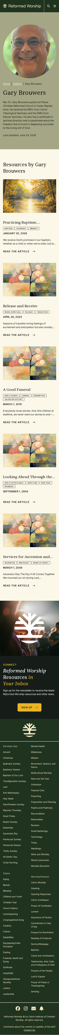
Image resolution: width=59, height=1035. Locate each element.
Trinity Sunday (10, 851)
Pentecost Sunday (12, 839)
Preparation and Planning (43, 802)
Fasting (6, 952)
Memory (34, 228)
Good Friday (9, 816)
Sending (35, 991)
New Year (45, 483)
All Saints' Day (10, 856)
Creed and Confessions (42, 955)
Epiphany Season (11, 769)
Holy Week (8, 798)
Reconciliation (38, 813)
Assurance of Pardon (41, 917)
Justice (6, 988)
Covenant (21, 228)
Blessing (7, 890)
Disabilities (8, 937)
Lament (34, 911)
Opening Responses (41, 894)
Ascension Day (10, 833)
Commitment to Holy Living (41, 925)
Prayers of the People (41, 970)
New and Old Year (40, 778)
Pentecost (24, 563)
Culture (6, 931)
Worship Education (40, 866)
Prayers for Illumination (42, 932)
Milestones (36, 752)
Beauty (6, 885)
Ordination (36, 784)
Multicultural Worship (41, 773)
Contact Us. (29, 1030)
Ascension (10, 563)
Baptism (9, 228)
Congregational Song (13, 920)
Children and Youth (12, 896)
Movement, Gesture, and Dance (43, 765)
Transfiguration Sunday (14, 781)
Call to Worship (38, 882)
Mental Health (38, 746)
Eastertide (8, 827)
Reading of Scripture (41, 938)
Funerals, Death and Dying (13, 960)
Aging (6, 879)
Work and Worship (40, 854)
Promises (9, 486)
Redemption (39, 395)
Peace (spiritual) (13, 312)
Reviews (35, 825)
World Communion (40, 860)
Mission (34, 758)
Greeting (35, 888)
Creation (7, 925)
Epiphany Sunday (11, 763)
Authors (17, 83)
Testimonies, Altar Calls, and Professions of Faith (43, 963)
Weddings (36, 848)
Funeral (26, 395)
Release (29, 312)
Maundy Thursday (12, 810)
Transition (42, 312)
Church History (10, 908)
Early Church (11, 395)
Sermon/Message (39, 944)
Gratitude (32, 483)
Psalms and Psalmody (42, 807)
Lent (5, 787)
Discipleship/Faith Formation (11, 945)
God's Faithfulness (14, 483)
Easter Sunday (10, 822)
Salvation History (14, 399)
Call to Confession (40, 900)
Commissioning (10, 914)
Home (6, 83)
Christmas (8, 758)
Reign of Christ (41, 563)
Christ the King (10, 862)
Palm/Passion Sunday (13, 804)
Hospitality (8, 973)
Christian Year (10, 902)
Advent (6, 752)
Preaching (36, 796)
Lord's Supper (38, 976)
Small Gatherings (39, 831)
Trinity (34, 842)
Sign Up (27, 707)
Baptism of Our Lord (13, 775)
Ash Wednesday (11, 792)
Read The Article (16, 251)
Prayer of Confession (41, 905)
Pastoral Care (37, 790)
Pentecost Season (12, 845)
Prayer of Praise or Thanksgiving (40, 984)
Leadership (8, 994)
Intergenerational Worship (11, 981)
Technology (37, 837)
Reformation (37, 819)
